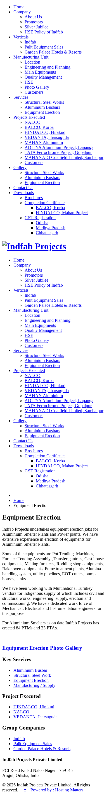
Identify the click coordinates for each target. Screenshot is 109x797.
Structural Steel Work (32, 675)
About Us (33, 17)
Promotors (34, 22)
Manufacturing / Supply (34, 685)
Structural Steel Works (44, 102)
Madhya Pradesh (50, 227)
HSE (29, 82)
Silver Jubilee (36, 27)
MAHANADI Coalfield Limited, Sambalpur (64, 157)
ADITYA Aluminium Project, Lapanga (59, 147)
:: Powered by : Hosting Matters (51, 790)
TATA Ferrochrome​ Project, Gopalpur (58, 152)
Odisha (42, 222)
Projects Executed (29, 117)
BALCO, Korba (39, 127)
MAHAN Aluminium (44, 142)
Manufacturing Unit (30, 57)
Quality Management (43, 77)
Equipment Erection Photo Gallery (42, 648)
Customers (34, 92)
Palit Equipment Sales (44, 47)
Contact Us (23, 187)
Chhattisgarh (47, 232)
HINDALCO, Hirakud (45, 132)
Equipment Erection (42, 112)
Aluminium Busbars (42, 107)
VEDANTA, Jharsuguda (47, 137)
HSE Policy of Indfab (44, 32)
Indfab (30, 42)
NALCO (33, 122)
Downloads (23, 192)
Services (20, 97)
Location (32, 62)
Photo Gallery (37, 87)
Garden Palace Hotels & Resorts (53, 52)
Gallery (20, 167)
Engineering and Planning (47, 67)
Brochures (34, 197)
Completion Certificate (45, 202)
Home (18, 6)
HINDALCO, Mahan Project (62, 212)
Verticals (21, 37)
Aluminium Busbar (30, 670)
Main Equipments (40, 72)
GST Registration (40, 217)
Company (22, 11)
